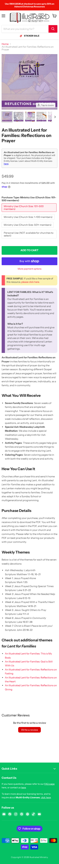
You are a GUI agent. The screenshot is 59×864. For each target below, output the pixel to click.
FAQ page (49, 783)
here (6, 163)
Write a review (29, 729)
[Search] (53, 29)
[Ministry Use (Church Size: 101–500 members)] (29, 212)
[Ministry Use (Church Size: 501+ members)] (28, 228)
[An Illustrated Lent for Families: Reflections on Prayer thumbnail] (7, 117)
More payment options (29, 268)
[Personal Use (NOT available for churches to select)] (29, 239)
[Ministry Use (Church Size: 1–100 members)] (28, 220)
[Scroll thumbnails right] (54, 117)
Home (5, 44)
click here (46, 797)
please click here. (30, 281)
